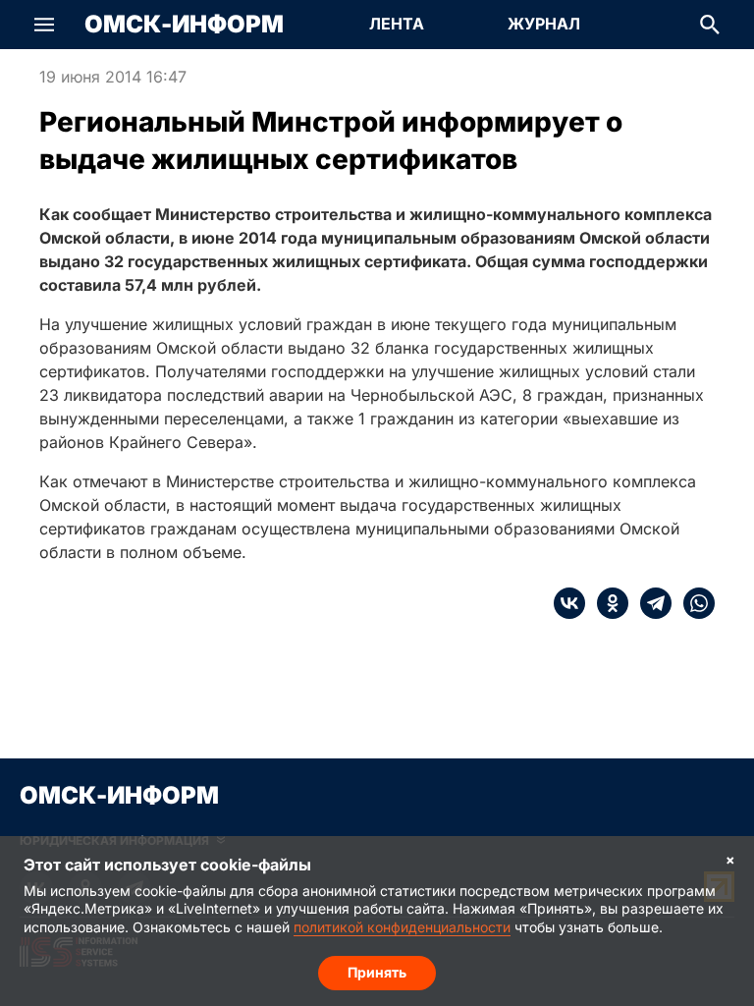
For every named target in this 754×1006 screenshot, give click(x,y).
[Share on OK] (606, 603)
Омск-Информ (184, 24)
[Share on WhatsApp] (693, 603)
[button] (44, 24)
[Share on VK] (569, 603)
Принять (377, 972)
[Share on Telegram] (650, 603)
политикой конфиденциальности (402, 927)
